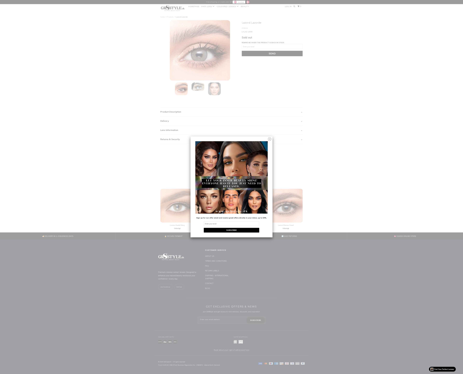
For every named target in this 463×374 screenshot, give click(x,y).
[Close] (269, 138)
